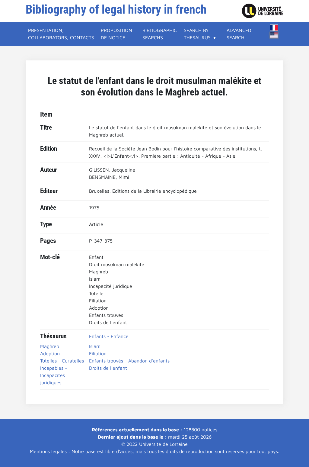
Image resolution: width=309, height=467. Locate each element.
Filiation (98, 353)
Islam (94, 346)
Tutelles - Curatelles (62, 360)
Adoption (50, 353)
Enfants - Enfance (109, 336)
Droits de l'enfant (108, 368)
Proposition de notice (116, 33)
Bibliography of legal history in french (116, 9)
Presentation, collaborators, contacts (61, 33)
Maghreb (49, 346)
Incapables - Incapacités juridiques (53, 375)
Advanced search (239, 33)
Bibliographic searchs (159, 33)
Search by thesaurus (197, 33)
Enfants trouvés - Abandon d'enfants (129, 360)
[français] (274, 27)
